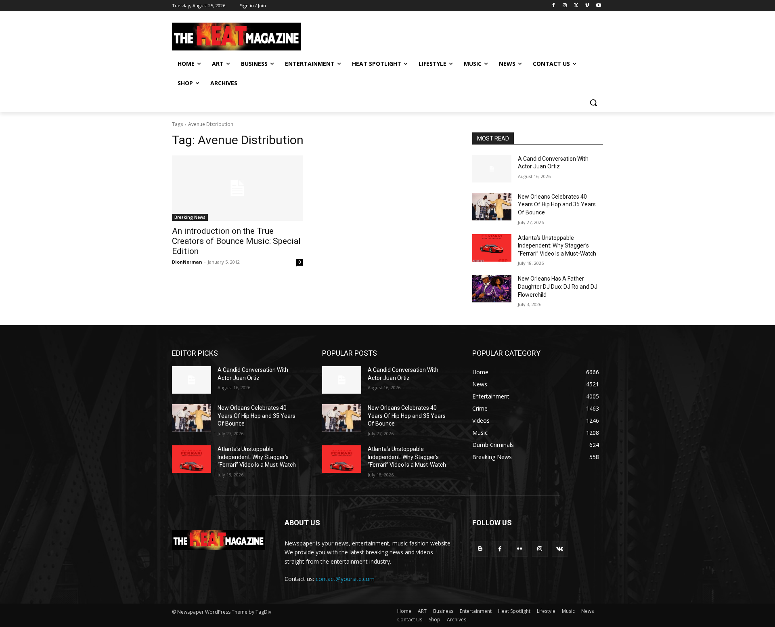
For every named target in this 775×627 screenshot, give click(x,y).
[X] (576, 5)
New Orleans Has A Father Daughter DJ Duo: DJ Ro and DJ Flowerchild (557, 286)
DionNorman (187, 262)
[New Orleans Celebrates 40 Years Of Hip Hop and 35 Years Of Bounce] (491, 206)
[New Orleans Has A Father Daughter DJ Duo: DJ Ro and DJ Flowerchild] (491, 288)
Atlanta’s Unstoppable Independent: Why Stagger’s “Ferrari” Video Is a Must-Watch (557, 246)
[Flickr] (520, 549)
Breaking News (189, 217)
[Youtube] (598, 5)
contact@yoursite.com (345, 579)
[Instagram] (565, 5)
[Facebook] (553, 5)
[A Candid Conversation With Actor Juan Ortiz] (491, 168)
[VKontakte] (560, 549)
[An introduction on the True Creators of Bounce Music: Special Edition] (237, 188)
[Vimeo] (587, 5)
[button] (593, 102)
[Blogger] (480, 549)
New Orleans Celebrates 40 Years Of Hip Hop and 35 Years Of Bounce (557, 204)
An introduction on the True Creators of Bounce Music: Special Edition (236, 241)
